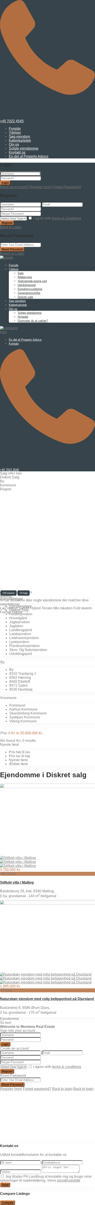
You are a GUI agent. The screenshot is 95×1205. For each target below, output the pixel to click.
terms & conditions (66, 218)
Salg (20, 273)
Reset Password (12, 249)
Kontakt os (17, 152)
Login (5, 182)
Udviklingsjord (27, 285)
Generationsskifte (29, 293)
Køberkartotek (20, 140)
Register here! (11, 1089)
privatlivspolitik (68, 1180)
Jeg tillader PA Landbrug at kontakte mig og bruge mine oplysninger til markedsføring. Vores (46, 1178)
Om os (14, 144)
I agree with (57, 218)
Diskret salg (25, 297)
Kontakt (14, 343)
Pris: (4, 733)
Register (7, 223)
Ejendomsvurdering (30, 289)
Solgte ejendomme (23, 148)
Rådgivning (25, 277)
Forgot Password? (67, 187)
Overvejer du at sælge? (33, 320)
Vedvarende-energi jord (32, 281)
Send (5, 1184)
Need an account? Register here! (26, 187)
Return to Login (12, 253)
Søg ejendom (19, 136)
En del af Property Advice (28, 156)
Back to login (62, 1089)
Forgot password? (37, 1089)
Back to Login (10, 227)
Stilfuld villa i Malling (17, 882)
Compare (7, 1202)
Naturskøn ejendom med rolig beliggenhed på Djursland (47, 999)
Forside (15, 128)
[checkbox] (2, 1176)
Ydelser (15, 132)
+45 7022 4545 (12, 121)
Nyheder (23, 316)
